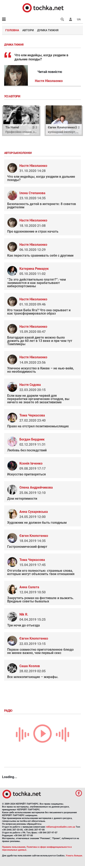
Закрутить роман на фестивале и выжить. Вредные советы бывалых (40, 599)
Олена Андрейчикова (36, 487)
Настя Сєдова (30, 385)
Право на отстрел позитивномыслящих (38, 426)
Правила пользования (13, 847)
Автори (28, 30)
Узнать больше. (74, 855)
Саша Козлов (29, 666)
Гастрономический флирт (27, 547)
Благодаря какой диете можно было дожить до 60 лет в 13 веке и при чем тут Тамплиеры (39, 341)
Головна (12, 30)
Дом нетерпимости (22, 498)
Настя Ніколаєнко (49, 81)
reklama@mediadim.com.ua (60, 827)
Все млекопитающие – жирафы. (32, 677)
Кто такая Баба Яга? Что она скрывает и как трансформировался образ (39, 311)
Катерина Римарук (34, 269)
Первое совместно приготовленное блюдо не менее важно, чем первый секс (40, 651)
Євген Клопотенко (33, 536)
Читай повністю (50, 72)
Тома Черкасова (32, 415)
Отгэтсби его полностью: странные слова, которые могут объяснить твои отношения (40, 572)
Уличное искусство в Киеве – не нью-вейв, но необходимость (40, 370)
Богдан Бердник (32, 439)
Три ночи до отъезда (23, 625)
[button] (70, 19)
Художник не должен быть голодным (37, 523)
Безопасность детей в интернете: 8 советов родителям (41, 205)
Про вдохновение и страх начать (32, 231)
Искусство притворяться (26, 474)
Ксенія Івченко (30, 463)
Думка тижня (47, 30)
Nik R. (23, 614)
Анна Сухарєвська (33, 512)
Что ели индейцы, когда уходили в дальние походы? (41, 178)
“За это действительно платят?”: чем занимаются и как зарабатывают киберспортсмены (36, 283)
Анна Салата (29, 587)
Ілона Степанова (32, 193)
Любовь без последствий (27, 450)
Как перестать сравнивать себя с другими (40, 255)
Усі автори (12, 96)
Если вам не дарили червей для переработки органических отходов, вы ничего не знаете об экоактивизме (38, 399)
